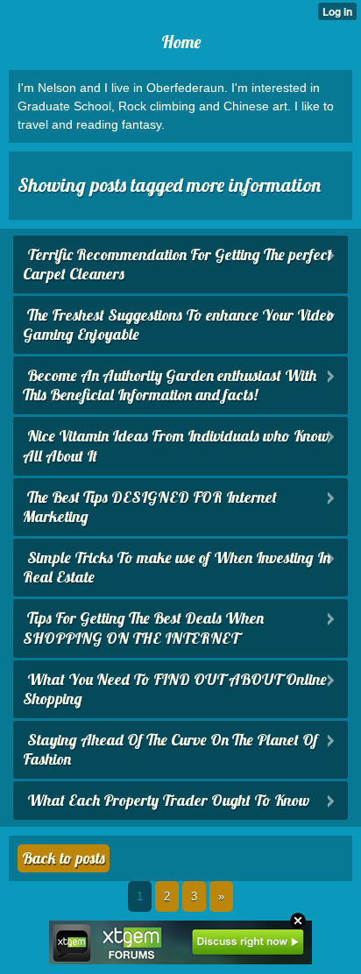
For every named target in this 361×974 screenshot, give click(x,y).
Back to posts (63, 858)
